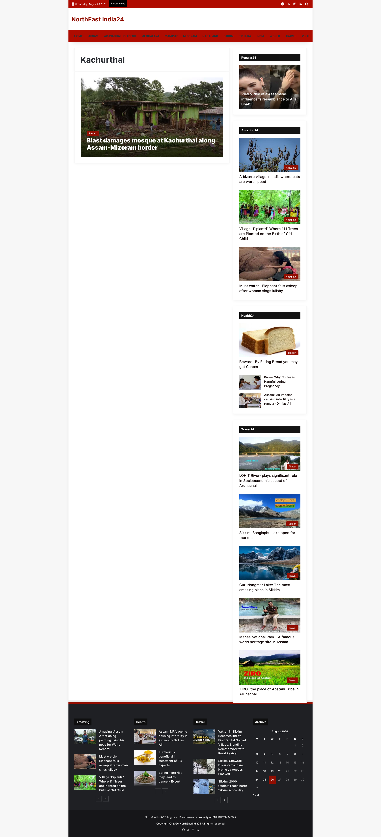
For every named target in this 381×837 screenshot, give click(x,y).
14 (287, 762)
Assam (93, 36)
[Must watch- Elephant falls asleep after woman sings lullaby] (85, 761)
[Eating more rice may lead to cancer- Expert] (145, 778)
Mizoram (190, 36)
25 (264, 779)
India (260, 36)
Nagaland (210, 36)
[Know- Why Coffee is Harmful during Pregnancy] (250, 382)
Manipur (171, 36)
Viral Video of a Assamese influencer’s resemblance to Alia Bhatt (268, 99)
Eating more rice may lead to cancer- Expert (170, 777)
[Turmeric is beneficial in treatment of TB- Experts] (145, 757)
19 (272, 771)
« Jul (256, 794)
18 (264, 771)
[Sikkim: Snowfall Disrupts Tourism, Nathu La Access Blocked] (204, 766)
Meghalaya (150, 36)
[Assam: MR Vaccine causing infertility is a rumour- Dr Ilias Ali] (250, 400)
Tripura (245, 36)
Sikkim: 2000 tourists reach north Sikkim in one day (232, 786)
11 (264, 762)
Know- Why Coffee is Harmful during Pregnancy (279, 381)
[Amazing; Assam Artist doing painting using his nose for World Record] (85, 736)
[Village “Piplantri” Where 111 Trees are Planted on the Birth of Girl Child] (85, 782)
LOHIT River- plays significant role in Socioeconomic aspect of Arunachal (268, 480)
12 (272, 762)
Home (78, 36)
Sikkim (229, 36)
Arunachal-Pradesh (120, 36)
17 (257, 771)
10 (257, 762)
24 (257, 779)
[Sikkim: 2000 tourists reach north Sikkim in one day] (204, 786)
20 (279, 771)
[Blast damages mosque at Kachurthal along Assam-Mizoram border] (152, 117)
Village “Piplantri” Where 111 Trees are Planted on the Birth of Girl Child (268, 234)
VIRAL (306, 36)
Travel (291, 36)
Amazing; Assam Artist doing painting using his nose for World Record (111, 740)
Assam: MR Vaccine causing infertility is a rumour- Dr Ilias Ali (279, 399)
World (275, 36)
